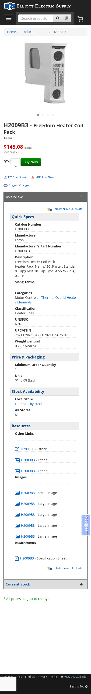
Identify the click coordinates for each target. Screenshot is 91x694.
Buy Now (31, 162)
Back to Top (77, 686)
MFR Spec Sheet (45, 177)
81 (17, 414)
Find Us (30, 677)
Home (11, 32)
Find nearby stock (28, 403)
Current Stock (18, 584)
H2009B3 (27, 449)
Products (27, 32)
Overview (14, 197)
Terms (54, 677)
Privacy (42, 677)
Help (19, 677)
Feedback (86, 525)
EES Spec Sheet (17, 177)
